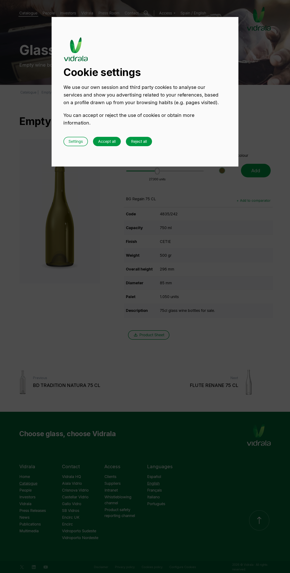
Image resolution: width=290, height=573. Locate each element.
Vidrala (76, 45)
